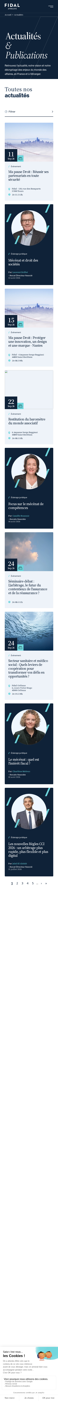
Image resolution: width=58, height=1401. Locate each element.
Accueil (8, 15)
